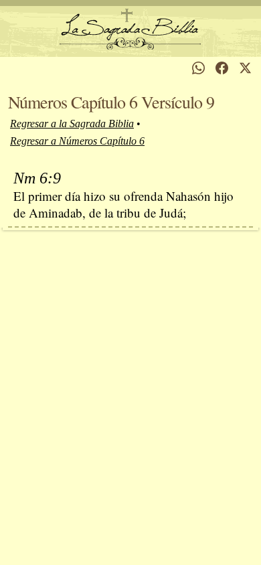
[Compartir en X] (245, 68)
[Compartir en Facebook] (221, 68)
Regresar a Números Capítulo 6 (77, 141)
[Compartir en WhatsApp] (198, 68)
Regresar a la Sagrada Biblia (72, 123)
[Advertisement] (130, 393)
